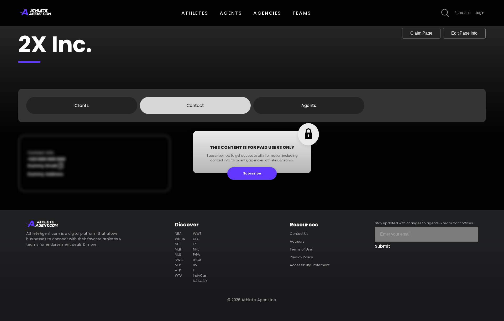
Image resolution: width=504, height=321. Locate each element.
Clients (82, 105)
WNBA (180, 238)
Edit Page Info (464, 33)
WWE (197, 233)
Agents (308, 105)
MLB (178, 249)
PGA (196, 254)
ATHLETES (194, 13)
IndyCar (199, 275)
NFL (177, 244)
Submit (382, 246)
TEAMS (301, 13)
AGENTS (231, 13)
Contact (195, 105)
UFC (196, 238)
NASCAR (200, 280)
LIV (195, 265)
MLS (178, 254)
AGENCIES (267, 13)
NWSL (179, 259)
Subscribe (462, 12)
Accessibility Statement (309, 265)
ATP (178, 270)
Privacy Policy (301, 257)
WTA (178, 275)
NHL (196, 249)
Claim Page (421, 33)
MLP (178, 265)
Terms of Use (301, 249)
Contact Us (299, 233)
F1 (194, 270)
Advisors (297, 241)
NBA (178, 233)
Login (480, 12)
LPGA (197, 259)
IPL (195, 244)
